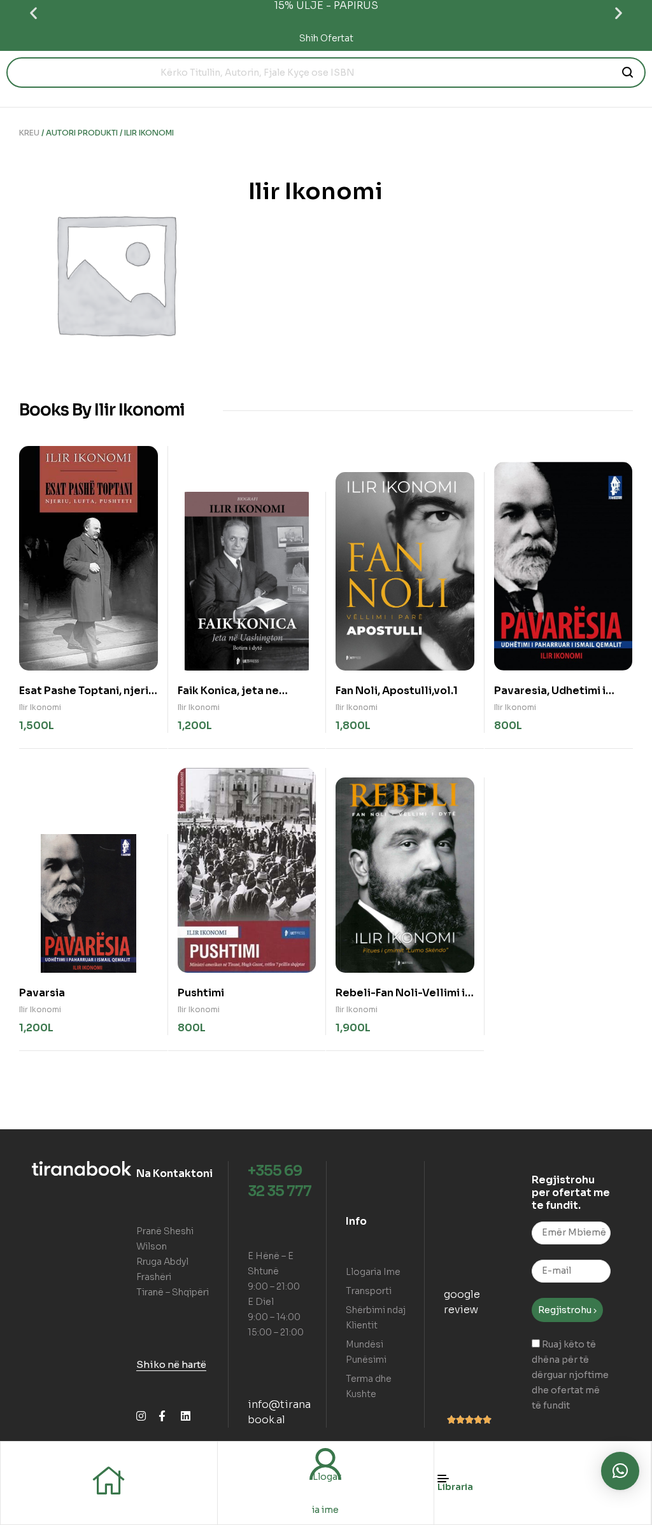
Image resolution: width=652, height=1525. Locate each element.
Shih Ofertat (326, 38)
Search (628, 72)
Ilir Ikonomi (40, 707)
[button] (33, 13)
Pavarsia (42, 992)
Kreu (29, 132)
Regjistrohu (565, 1310)
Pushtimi (201, 992)
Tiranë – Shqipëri (172, 1292)
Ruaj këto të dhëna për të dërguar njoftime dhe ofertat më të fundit (570, 1375)
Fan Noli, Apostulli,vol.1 (397, 690)
